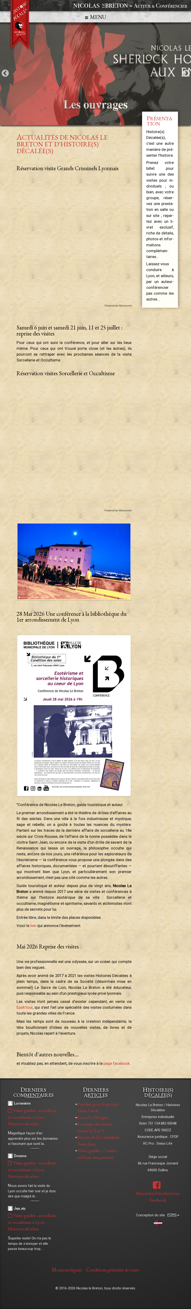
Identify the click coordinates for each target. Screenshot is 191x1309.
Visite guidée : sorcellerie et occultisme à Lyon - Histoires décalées (32, 1117)
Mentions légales (67, 1269)
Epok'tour (25, 1007)
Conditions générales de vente (112, 1269)
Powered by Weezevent (118, 305)
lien (33, 925)
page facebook (116, 1063)
